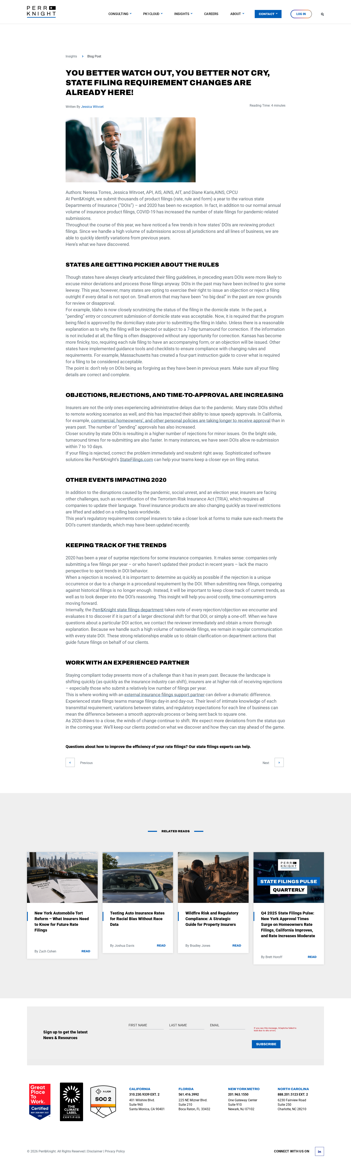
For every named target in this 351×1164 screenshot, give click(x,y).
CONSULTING (118, 14)
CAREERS (211, 14)
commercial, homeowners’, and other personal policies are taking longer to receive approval (180, 420)
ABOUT (235, 14)
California (139, 1089)
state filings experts (214, 746)
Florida (186, 1089)
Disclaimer (94, 1151)
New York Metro (244, 1089)
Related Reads (175, 831)
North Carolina (293, 1089)
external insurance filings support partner (164, 694)
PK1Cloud (151, 14)
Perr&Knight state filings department (128, 609)
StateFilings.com (136, 459)
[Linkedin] (319, 1151)
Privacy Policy (115, 1151)
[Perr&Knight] (41, 11)
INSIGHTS (182, 14)
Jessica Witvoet (92, 107)
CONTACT (266, 14)
